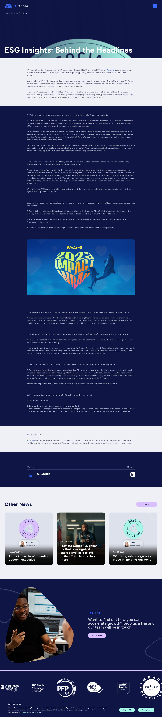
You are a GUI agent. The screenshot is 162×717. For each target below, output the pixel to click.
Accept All (146, 710)
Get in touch (97, 635)
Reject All (127, 710)
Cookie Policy (25, 712)
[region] (81, 708)
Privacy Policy (37, 712)
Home (7, 13)
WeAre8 (110, 70)
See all (146, 504)
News (15, 13)
